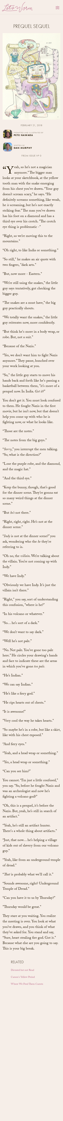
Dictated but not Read (22, 970)
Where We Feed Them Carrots (27, 984)
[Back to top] (58, 1116)
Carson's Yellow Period (23, 977)
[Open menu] (57, 7)
